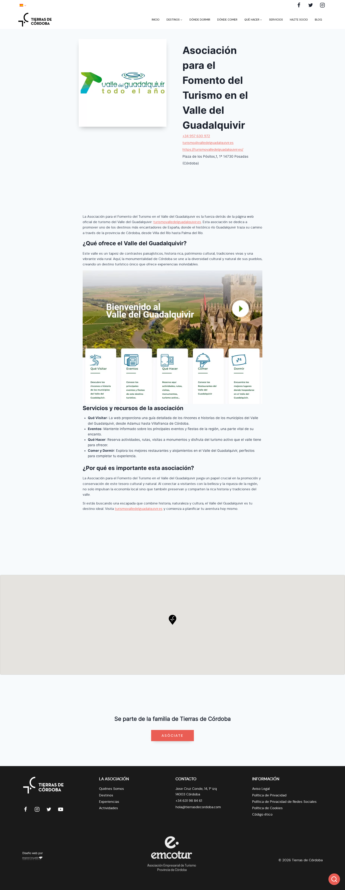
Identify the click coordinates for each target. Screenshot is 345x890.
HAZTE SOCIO (299, 19)
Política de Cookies (267, 808)
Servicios (276, 19)
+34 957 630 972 (196, 136)
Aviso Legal (261, 789)
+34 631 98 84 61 (188, 801)
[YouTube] (61, 809)
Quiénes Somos (111, 789)
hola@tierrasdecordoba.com (198, 807)
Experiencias (109, 802)
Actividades (108, 808)
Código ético (262, 814)
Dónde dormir (199, 19)
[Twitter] (310, 5)
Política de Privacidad (269, 795)
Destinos (106, 795)
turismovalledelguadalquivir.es (177, 222)
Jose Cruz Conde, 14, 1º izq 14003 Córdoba (196, 791)
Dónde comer (227, 19)
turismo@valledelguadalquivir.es (208, 143)
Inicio (156, 19)
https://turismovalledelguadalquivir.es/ (212, 149)
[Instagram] (322, 5)
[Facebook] (299, 5)
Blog (318, 19)
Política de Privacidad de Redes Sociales (284, 802)
